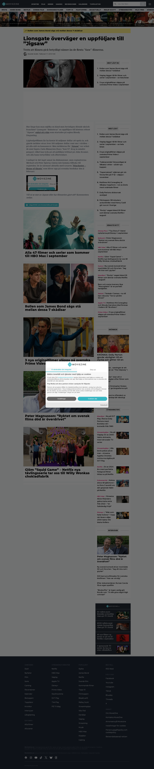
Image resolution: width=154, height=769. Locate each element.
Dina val (93, 370)
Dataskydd (103, 405)
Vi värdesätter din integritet (61, 369)
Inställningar (62, 399)
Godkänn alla (92, 399)
